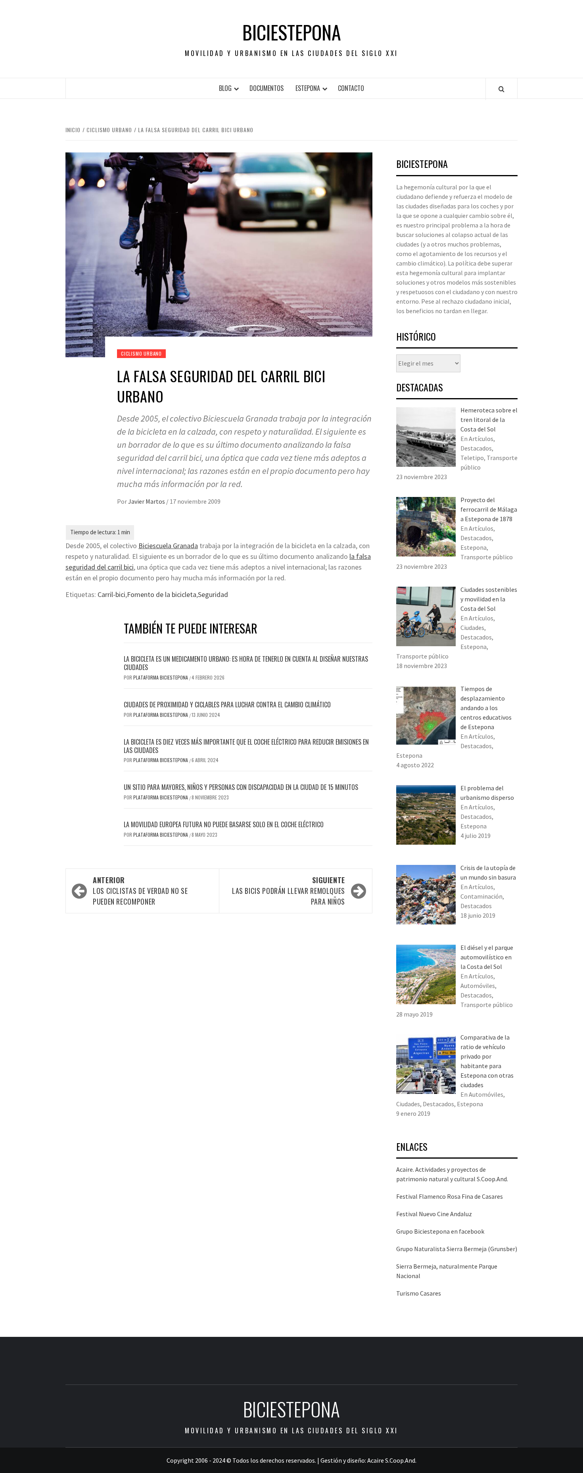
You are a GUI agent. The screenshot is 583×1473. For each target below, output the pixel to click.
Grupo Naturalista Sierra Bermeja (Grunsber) (456, 1249)
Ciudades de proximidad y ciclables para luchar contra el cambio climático (227, 704)
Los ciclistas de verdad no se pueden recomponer (140, 891)
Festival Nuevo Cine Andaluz (434, 1214)
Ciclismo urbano (141, 353)
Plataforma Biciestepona (161, 677)
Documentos (266, 88)
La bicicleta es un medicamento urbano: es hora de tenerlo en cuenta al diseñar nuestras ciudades (246, 663)
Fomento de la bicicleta (161, 594)
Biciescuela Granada (168, 545)
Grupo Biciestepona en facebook (440, 1231)
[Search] (501, 89)
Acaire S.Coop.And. (391, 1460)
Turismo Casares (418, 1293)
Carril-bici (111, 594)
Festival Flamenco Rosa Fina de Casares (449, 1196)
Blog (225, 88)
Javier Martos (147, 501)
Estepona (307, 88)
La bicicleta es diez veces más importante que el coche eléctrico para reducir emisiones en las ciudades (246, 746)
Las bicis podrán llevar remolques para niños (288, 891)
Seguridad (213, 594)
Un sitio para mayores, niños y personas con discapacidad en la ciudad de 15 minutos (241, 787)
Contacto (351, 88)
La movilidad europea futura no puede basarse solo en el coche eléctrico (224, 824)
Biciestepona (291, 32)
